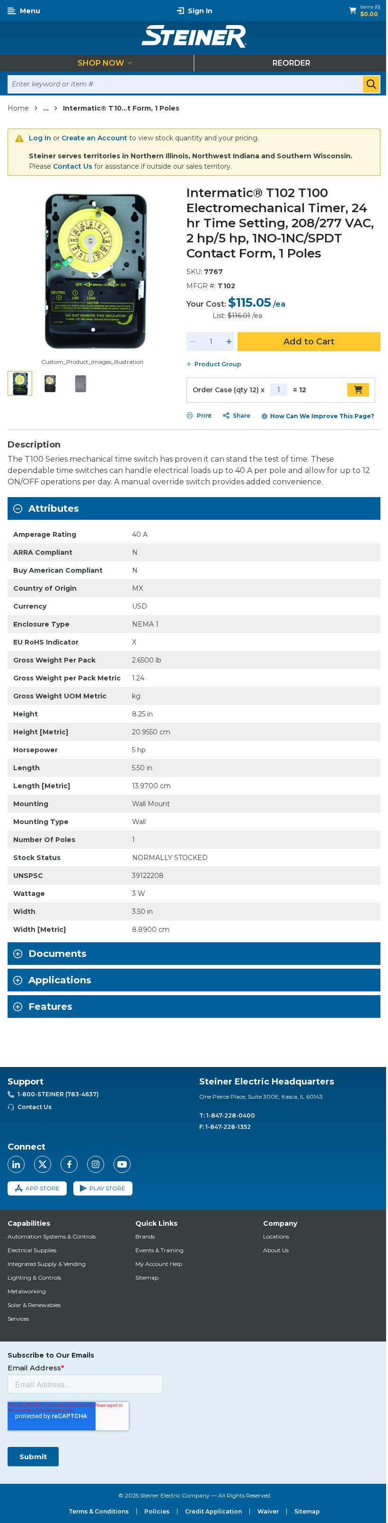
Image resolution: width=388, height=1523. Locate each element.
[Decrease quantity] (193, 341)
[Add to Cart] (358, 389)
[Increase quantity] (229, 341)
